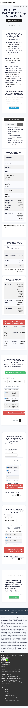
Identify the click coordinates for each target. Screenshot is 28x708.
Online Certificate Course (12, 700)
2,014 (21, 194)
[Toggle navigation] (26, 2)
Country (9, 462)
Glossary (22, 371)
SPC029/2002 (16, 544)
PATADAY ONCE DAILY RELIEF (15, 394)
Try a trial (17, 611)
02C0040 (15, 534)
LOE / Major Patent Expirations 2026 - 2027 (10, 669)
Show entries (8, 378)
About (6, 689)
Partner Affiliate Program (12, 697)
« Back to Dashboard (14, 25)
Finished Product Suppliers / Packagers (9, 177)
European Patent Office (10, 472)
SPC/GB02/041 (16, 540)
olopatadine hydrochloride (13, 84)
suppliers (7, 78)
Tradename (15, 386)
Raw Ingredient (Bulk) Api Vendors (9, 184)
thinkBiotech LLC (19, 655)
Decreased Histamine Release (20, 310)
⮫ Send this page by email (14, 20)
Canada (10, 467)
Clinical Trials (8, 190)
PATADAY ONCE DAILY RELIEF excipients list (20, 204)
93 (22, 183)
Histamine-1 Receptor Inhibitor (20, 291)
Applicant (7, 386)
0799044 (9, 534)
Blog (6, 691)
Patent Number (16, 461)
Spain (9, 480)
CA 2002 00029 (16, 537)
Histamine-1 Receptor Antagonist (20, 286)
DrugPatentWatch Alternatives (7, 668)
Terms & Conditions (5, 664)
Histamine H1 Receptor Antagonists (19, 302)
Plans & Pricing (9, 699)
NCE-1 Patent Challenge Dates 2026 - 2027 (10, 671)
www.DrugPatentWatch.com (8, 680)
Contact (7, 693)
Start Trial (20, 487)
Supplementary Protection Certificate (17, 527)
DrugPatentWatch (7, 2)
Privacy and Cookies (5, 662)
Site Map (3, 666)
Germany (10, 477)
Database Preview (10, 695)
